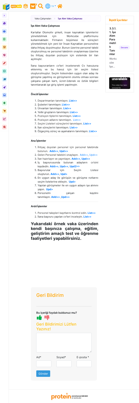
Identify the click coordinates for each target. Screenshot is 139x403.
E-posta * (83, 357)
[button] (64, 327)
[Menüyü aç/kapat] (4, 15)
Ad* (38, 357)
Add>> (53, 151)
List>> (77, 119)
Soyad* (61, 357)
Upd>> (93, 154)
